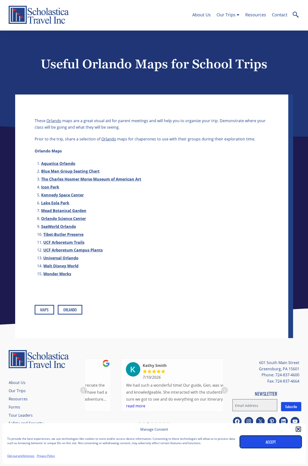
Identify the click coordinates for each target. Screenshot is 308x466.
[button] (298, 429)
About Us (201, 15)
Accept (271, 442)
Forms (14, 406)
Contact (279, 15)
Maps (44, 310)
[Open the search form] (295, 15)
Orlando (53, 120)
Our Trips (226, 15)
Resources (255, 15)
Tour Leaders (21, 415)
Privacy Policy (46, 456)
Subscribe (291, 406)
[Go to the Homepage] (39, 22)
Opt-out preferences (20, 456)
